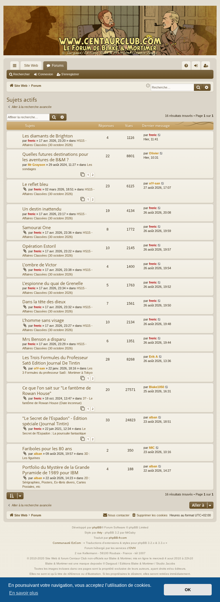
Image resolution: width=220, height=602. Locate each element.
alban (153, 417)
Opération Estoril (39, 246)
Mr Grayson (36, 164)
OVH (132, 548)
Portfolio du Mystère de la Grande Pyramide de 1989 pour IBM (55, 469)
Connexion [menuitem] (197, 67)
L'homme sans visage (43, 320)
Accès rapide (16, 67)
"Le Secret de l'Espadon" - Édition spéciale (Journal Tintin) (54, 420)
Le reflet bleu (35, 184)
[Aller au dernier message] (159, 135)
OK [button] (188, 589)
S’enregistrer (70, 74)
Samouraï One (36, 227)
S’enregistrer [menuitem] (207, 67)
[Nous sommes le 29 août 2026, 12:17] (148, 85)
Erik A (153, 356)
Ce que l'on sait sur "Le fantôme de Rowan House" (56, 390)
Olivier (154, 153)
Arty (99, 532)
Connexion (45, 74)
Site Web (31, 66)
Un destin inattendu (41, 209)
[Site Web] (110, 30)
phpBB (96, 527)
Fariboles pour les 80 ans (47, 448)
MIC (152, 447)
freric (32, 140)
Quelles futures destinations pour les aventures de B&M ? (55, 156)
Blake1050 (156, 387)
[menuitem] (186, 65)
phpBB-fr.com (118, 537)
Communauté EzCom (67, 542)
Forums (58, 66)
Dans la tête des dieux (44, 301)
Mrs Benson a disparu (44, 339)
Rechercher (21, 74)
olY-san (154, 183)
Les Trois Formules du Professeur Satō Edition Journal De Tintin (55, 360)
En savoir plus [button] (23, 593)
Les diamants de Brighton (47, 136)
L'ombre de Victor (39, 264)
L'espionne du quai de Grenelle (52, 283)
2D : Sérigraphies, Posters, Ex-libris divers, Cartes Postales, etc (56, 482)
